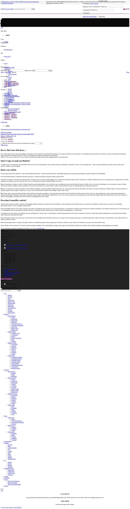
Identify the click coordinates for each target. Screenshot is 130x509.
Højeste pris (28, 70)
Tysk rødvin (14, 367)
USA (12, 414)
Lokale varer (11, 100)
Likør (9, 79)
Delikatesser (11, 99)
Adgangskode (90, 10)
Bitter (9, 72)
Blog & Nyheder (12, 110)
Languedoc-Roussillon (17, 422)
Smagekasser (11, 312)
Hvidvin (10, 297)
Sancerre (13, 387)
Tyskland (13, 440)
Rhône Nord (14, 328)
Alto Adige (14, 344)
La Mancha (14, 335)
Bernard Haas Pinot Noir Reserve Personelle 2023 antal (18, 143)
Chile (12, 406)
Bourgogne (14, 320)
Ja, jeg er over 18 (6, 507)
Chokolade (11, 97)
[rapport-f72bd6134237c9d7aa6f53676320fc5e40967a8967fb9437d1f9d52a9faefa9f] (16, 245)
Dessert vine (11, 301)
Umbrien (13, 352)
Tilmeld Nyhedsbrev (6, 279)
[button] (4, 145)
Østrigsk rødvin (15, 368)
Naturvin (10, 311)
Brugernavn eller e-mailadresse (94, 6)
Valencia (13, 341)
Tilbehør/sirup (12, 85)
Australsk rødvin (16, 360)
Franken (13, 373)
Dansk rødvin (15, 363)
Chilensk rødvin (15, 362)
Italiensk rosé (11, 425)
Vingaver (10, 102)
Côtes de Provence (16, 324)
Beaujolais (14, 319)
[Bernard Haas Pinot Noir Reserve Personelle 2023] (15, 129)
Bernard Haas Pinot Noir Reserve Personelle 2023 (17, 134)
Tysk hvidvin (11, 371)
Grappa (10, 77)
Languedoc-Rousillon (17, 325)
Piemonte (14, 347)
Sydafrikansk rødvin (17, 365)
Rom (9, 80)
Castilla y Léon (15, 333)
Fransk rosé (11, 417)
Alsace (8, 126)
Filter (50, 70)
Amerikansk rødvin (16, 357)
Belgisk (10, 92)
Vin (15, 136)
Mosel (13, 374)
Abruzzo (13, 427)
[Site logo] (7, 9)
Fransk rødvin (9, 136)
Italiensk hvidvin (12, 394)
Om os (6, 271)
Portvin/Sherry (12, 308)
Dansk (9, 90)
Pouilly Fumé (15, 389)
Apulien (13, 346)
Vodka (9, 82)
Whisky (10, 84)
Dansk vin (11, 305)
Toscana (13, 351)
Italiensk (10, 94)
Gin (9, 76)
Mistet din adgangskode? (90, 16)
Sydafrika (14, 413)
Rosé (9, 298)
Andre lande (11, 355)
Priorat (13, 336)
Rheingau (14, 376)
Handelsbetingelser (9, 274)
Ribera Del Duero (16, 338)
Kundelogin (86, 13)
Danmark (14, 408)
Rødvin (3, 136)
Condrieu (14, 386)
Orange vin (11, 300)
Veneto (13, 354)
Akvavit (10, 71)
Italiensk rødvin (12, 343)
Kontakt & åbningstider (14, 112)
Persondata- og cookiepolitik (12, 272)
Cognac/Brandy (12, 74)
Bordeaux (14, 322)
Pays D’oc (14, 327)
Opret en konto (94, 3)
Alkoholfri (11, 306)
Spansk (10, 89)
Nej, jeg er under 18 (16, 507)
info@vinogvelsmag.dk (32, 1)
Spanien (13, 411)
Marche (13, 397)
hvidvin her (41, 228)
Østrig (13, 409)
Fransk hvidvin (12, 378)
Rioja (12, 339)
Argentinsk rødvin (16, 359)
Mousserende (11, 303)
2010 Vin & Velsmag (14, 109)
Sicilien (13, 349)
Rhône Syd (14, 330)
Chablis (13, 384)
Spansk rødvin (12, 332)
